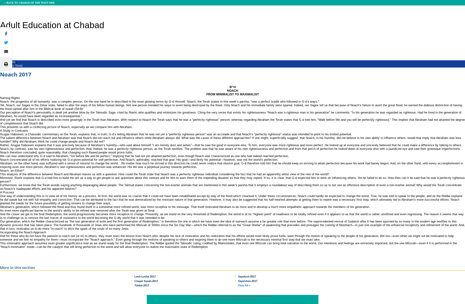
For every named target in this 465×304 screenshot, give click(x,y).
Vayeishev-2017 (247, 281)
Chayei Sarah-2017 (146, 281)
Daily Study (15, 65)
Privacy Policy (249, 299)
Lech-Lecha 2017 (145, 276)
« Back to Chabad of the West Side (30, 3)
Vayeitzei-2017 (247, 276)
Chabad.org (225, 299)
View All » (244, 285)
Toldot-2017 (141, 285)
